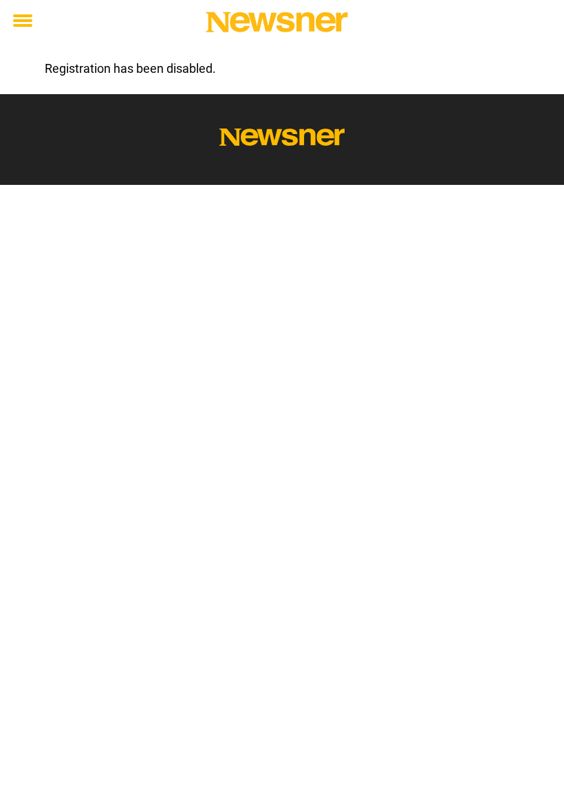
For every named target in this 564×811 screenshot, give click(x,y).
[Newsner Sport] (277, 22)
